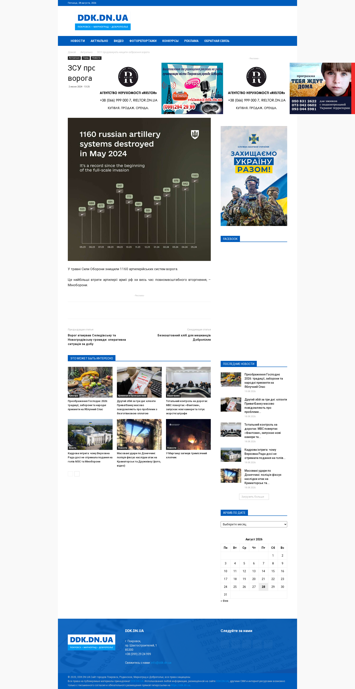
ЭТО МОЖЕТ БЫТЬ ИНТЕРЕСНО (91, 358)
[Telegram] (264, 3)
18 (235, 579)
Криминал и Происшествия (132, 396)
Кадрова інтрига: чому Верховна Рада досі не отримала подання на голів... (265, 454)
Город (86, 58)
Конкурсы (170, 41)
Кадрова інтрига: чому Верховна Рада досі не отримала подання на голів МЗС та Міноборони (90, 457)
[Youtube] (284, 3)
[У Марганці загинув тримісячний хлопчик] (188, 434)
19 (244, 579)
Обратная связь (216, 41)
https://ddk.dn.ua (180, 685)
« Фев (224, 600)
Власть (72, 448)
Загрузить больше (252, 496)
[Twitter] (270, 3)
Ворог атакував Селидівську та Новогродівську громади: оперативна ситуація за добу (97, 339)
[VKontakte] (277, 3)
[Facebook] (257, 3)
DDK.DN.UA (137, 681)
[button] (282, 41)
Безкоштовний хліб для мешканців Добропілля (184, 337)
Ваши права (173, 396)
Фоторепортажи (143, 41)
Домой (72, 52)
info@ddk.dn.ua (161, 662)
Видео (119, 41)
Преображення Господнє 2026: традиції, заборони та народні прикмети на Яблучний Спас (88, 405)
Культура (73, 396)
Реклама (191, 41)
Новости (78, 41)
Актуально (99, 41)
